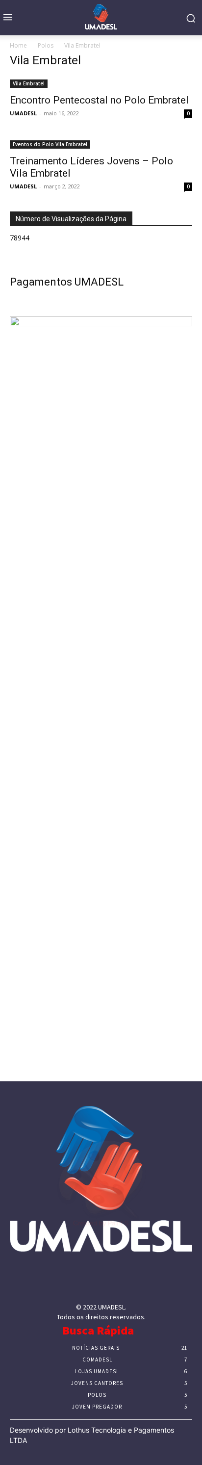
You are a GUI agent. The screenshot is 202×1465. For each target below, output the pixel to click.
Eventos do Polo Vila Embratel (50, 144)
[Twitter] (113, 1281)
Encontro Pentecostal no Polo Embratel (99, 100)
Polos (45, 45)
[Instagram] (88, 1281)
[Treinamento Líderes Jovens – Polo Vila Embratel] (101, 143)
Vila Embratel (29, 83)
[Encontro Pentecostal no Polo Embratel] (101, 83)
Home (18, 45)
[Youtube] (138, 1281)
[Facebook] (63, 1281)
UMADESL (23, 113)
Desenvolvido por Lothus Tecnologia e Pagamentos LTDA (92, 1435)
